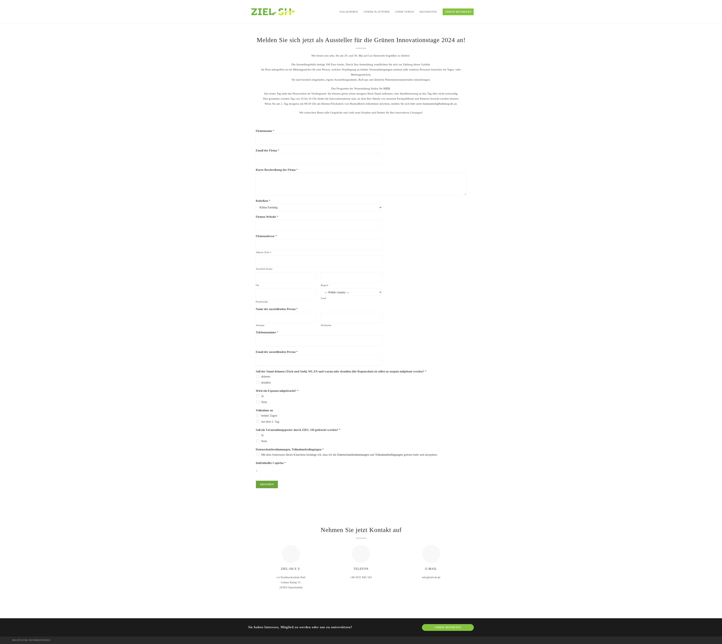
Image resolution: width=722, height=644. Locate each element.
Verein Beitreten (448, 627)
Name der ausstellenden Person (277, 309)
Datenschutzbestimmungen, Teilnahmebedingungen (290, 449)
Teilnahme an (264, 410)
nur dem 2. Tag (270, 421)
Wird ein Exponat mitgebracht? (277, 390)
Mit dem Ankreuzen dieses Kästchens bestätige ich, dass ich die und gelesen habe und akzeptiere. (349, 454)
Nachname (326, 325)
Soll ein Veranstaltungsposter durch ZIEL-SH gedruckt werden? (298, 429)
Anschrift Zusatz (264, 268)
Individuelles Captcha (271, 463)
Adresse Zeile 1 (263, 252)
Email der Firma (267, 150)
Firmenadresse (266, 236)
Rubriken (263, 200)
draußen (266, 382)
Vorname (260, 325)
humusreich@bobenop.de (438, 103)
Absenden (267, 484)
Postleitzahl (262, 301)
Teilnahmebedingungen (389, 454)
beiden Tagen (269, 415)
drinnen (265, 376)
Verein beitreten (458, 12)
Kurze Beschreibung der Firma (277, 169)
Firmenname (265, 130)
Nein (264, 402)
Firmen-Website (267, 216)
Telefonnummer (267, 332)
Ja (262, 396)
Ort (257, 285)
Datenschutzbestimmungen (353, 454)
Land (323, 298)
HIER (386, 88)
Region (324, 285)
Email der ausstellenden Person (277, 351)
